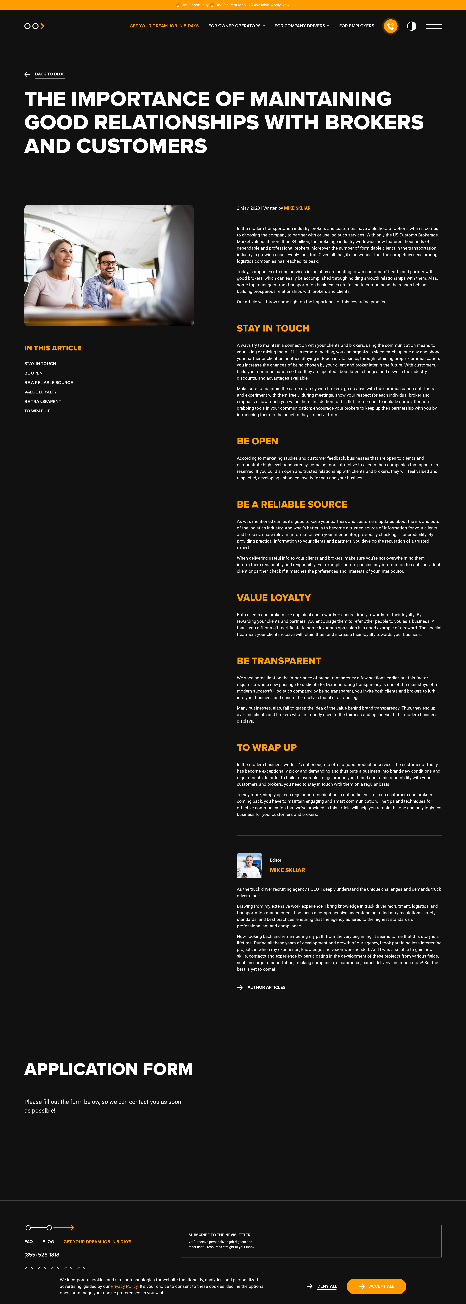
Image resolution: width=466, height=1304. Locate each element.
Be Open (33, 373)
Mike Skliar (297, 208)
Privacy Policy (124, 1286)
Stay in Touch (40, 363)
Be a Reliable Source (48, 382)
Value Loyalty (40, 392)
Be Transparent (43, 401)
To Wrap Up (38, 411)
